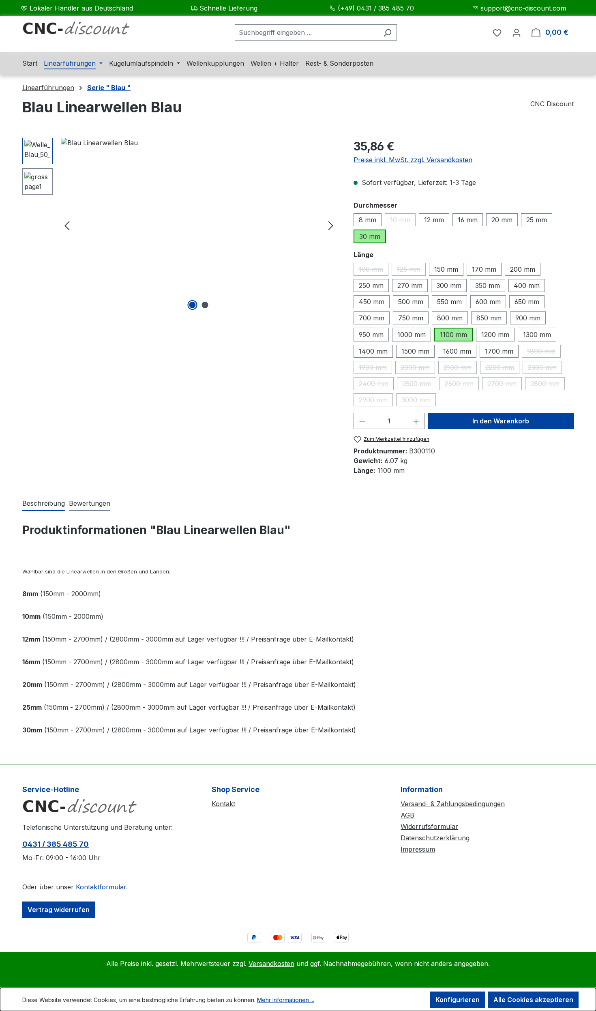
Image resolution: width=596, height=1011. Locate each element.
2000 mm (418, 368)
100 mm (373, 270)
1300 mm (537, 335)
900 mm (527, 318)
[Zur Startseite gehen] (83, 30)
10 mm (403, 221)
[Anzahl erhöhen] (416, 421)
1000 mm (411, 335)
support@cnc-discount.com (523, 8)
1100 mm (453, 335)
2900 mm (376, 401)
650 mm (527, 302)
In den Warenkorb (500, 421)
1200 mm (495, 335)
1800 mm (544, 352)
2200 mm (502, 368)
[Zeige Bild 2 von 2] (205, 305)
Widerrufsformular (429, 826)
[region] (179, 225)
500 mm (410, 302)
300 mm (448, 285)
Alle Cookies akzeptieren (533, 1000)
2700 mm (504, 385)
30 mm (369, 236)
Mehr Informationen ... (285, 999)
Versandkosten (271, 963)
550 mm (449, 302)
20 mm (501, 220)
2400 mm (376, 385)
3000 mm (418, 401)
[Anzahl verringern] (362, 421)
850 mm (489, 318)
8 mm (367, 220)
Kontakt (223, 804)
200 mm (522, 269)
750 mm (410, 318)
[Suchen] (387, 32)
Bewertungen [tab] (89, 503)
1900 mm (375, 368)
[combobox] (306, 32)
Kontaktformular (101, 887)
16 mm (468, 220)
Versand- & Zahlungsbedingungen (453, 804)
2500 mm (419, 385)
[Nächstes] (331, 225)
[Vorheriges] (67, 225)
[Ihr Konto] (516, 32)
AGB (407, 815)
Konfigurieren (457, 1000)
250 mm (371, 285)
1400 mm (373, 351)
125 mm (411, 270)
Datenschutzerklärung (435, 838)
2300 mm (545, 368)
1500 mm (415, 351)
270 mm (409, 285)
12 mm (434, 220)
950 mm (371, 335)
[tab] (43, 503)
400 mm (527, 285)
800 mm (450, 318)
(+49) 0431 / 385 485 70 (376, 8)
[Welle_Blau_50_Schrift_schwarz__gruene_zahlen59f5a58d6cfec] (199, 225)
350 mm (487, 285)
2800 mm (547, 385)
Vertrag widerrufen (59, 910)
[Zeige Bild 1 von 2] (192, 305)
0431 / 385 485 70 (55, 844)
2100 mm (460, 368)
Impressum (418, 849)
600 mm (488, 302)
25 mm (536, 220)
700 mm (371, 318)
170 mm (484, 269)
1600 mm (457, 351)
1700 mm (499, 351)
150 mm (446, 269)
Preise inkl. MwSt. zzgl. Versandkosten (413, 160)
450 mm (371, 302)
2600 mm (462, 385)
